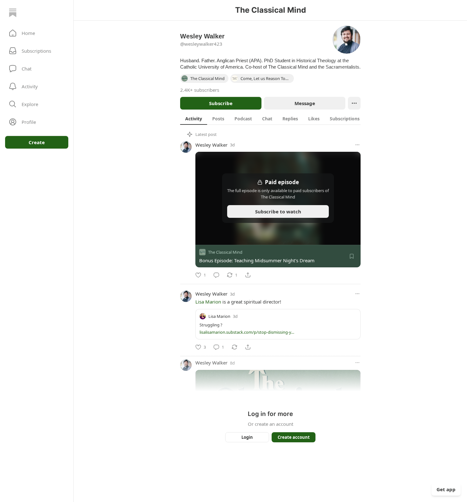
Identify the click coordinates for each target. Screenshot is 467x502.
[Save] (352, 256)
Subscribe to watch (278, 211)
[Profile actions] (354, 103)
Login (247, 437)
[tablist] (272, 118)
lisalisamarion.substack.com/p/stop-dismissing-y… (247, 332)
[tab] (193, 118)
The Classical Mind (225, 252)
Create (37, 142)
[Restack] (234, 347)
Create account (294, 437)
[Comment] (216, 275)
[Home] (12, 12)
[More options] (357, 145)
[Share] (247, 275)
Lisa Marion (208, 301)
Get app (446, 489)
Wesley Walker (211, 145)
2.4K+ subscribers (199, 90)
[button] (36, 33)
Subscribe (221, 103)
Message (304, 103)
